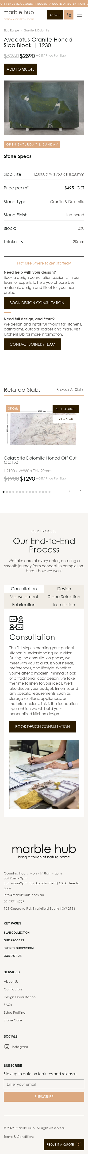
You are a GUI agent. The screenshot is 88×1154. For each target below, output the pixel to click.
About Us (11, 981)
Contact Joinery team (32, 344)
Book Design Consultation (37, 302)
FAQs (8, 1004)
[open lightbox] (44, 108)
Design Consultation (20, 997)
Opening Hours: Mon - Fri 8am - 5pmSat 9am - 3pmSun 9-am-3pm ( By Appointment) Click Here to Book (41, 880)
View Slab (66, 419)
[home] (19, 16)
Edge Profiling (14, 1012)
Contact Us (13, 956)
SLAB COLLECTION (17, 932)
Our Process (14, 940)
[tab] (24, 589)
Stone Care (13, 1020)
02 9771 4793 (14, 901)
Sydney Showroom (19, 948)
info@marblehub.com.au (24, 895)
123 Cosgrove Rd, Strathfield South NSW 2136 (39, 908)
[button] (79, 14)
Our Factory (13, 989)
